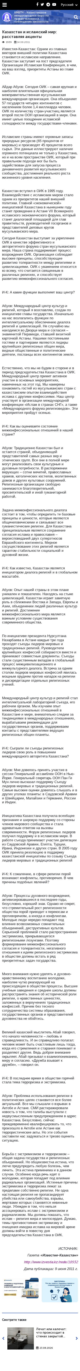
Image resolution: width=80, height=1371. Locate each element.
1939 (9, 42)
